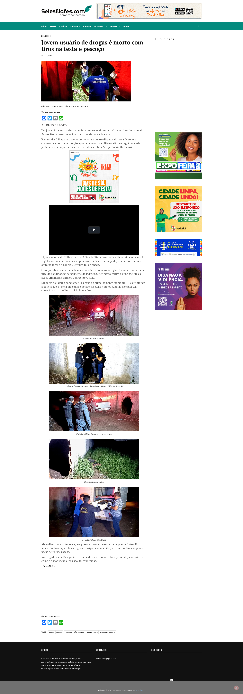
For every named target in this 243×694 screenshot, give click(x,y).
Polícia (63, 26)
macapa (59, 632)
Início (44, 26)
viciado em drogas (107, 632)
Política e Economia (80, 26)
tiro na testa (92, 632)
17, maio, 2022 (46, 56)
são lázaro (79, 632)
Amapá (53, 26)
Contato (127, 26)
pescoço (68, 632)
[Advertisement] (94, 592)
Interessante (112, 26)
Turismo (98, 26)
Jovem (51, 632)
